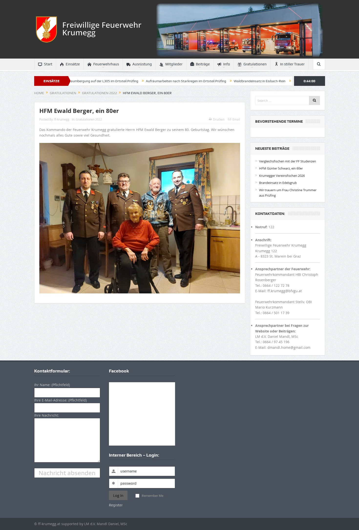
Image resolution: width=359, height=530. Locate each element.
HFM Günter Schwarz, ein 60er (281, 168)
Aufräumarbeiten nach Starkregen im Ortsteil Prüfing (162, 81)
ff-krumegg (61, 119)
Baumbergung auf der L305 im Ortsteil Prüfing (80, 81)
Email (236, 119)
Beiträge (203, 64)
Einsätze (73, 64)
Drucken (218, 119)
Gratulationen (255, 64)
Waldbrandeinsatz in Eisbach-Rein (236, 81)
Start (48, 64)
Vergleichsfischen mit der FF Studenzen (287, 161)
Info (226, 64)
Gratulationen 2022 (89, 119)
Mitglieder (173, 64)
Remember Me (152, 496)
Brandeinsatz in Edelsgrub (278, 182)
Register (116, 505)
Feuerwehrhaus (106, 64)
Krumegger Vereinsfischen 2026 (282, 175)
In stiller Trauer (292, 64)
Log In (118, 495)
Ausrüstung (142, 64)
